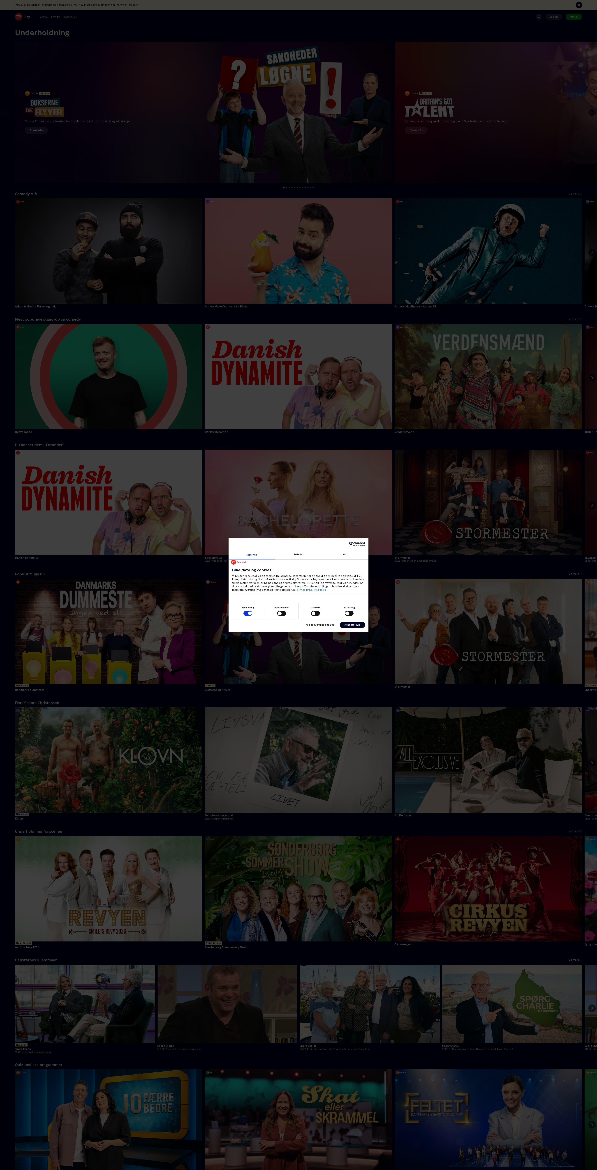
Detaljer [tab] (298, 554)
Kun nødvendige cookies (320, 624)
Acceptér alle (352, 624)
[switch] (281, 613)
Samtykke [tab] (251, 554)
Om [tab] (345, 554)
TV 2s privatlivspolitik (312, 589)
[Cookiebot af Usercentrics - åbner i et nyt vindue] (351, 544)
